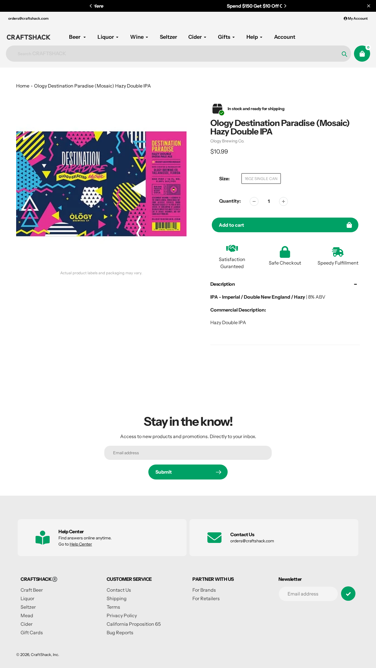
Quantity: (230, 201)
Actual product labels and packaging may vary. (101, 273)
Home (22, 86)
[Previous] (91, 6)
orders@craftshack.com (28, 18)
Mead (27, 615)
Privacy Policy (122, 615)
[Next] (285, 6)
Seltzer (28, 607)
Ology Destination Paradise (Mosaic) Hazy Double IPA (92, 86)
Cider (27, 624)
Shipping (117, 598)
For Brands (204, 590)
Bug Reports (120, 632)
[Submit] (348, 593)
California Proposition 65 (134, 624)
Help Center (81, 544)
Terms (113, 607)
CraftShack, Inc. (45, 654)
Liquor (27, 598)
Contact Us (119, 590)
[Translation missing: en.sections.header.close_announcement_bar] (369, 6)
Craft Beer (32, 590)
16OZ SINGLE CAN (261, 178)
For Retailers (206, 598)
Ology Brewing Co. (227, 141)
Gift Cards (32, 632)
